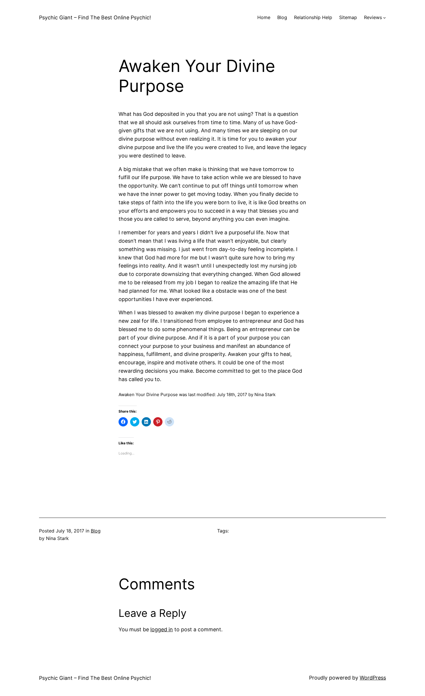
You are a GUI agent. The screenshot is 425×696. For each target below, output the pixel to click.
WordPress (373, 678)
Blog (96, 531)
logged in (161, 629)
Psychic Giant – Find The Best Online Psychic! (95, 17)
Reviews (373, 17)
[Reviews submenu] (384, 17)
